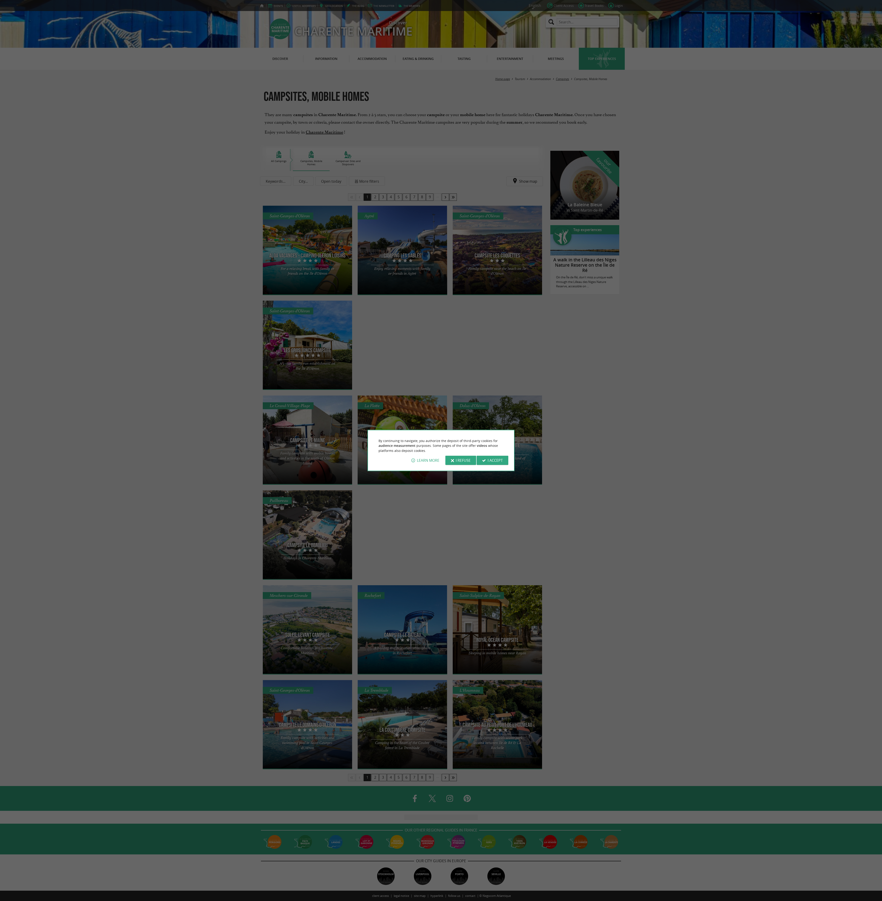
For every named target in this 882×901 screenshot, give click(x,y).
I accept (495, 460)
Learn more (428, 460)
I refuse (463, 460)
